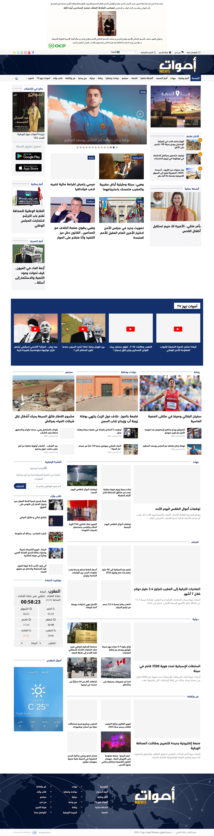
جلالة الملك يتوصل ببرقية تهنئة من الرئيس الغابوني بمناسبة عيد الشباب (176, 228)
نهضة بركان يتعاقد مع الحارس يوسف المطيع (164, 445)
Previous (140, 114)
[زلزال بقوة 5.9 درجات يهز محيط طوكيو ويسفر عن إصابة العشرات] (116, 632)
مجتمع (125, 78)
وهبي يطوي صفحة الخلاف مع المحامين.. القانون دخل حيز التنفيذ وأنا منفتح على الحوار (74, 232)
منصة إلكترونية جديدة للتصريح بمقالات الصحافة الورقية (168, 745)
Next (54, 114)
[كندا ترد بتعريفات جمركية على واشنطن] (116, 667)
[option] (175, 214)
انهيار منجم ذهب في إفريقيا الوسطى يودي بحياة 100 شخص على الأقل (169, 144)
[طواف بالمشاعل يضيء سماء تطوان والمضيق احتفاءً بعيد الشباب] (67, 433)
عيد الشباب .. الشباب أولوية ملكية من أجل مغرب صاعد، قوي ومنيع (38, 447)
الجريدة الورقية (147, 52)
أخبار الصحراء (162, 78)
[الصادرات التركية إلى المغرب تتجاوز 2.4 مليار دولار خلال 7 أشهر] (167, 564)
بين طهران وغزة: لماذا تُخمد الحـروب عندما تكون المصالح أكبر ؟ (83, 348)
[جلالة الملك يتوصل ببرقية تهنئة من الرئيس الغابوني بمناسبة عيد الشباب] (175, 206)
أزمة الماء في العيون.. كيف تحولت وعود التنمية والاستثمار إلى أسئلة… (29, 274)
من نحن (178, 52)
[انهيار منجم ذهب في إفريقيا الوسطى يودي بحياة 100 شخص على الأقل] (193, 145)
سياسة (90, 201)
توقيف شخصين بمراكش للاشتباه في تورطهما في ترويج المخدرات (168, 156)
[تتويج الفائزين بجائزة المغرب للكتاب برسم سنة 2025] (116, 710)
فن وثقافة (70, 78)
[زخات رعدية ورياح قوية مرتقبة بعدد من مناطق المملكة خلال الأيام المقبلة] (116, 475)
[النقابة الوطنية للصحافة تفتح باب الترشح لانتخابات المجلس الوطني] (28, 196)
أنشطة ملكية (146, 78)
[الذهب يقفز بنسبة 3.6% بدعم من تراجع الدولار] (116, 590)
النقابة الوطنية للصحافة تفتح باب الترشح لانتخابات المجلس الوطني (28, 217)
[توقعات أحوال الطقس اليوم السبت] (82, 475)
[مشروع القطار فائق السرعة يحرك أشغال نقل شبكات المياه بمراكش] (43, 393)
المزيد (31, 78)
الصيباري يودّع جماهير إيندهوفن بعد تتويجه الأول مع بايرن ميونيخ (165, 431)
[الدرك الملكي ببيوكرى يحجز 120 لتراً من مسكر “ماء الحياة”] (131, 449)
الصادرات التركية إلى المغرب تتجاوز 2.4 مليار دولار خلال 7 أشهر (167, 590)
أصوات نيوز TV (43, 78)
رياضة (100, 78)
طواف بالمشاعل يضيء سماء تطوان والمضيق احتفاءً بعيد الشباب (36, 431)
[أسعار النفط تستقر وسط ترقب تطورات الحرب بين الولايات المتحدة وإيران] (82, 555)
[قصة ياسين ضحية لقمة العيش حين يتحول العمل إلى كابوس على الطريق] (56, 504)
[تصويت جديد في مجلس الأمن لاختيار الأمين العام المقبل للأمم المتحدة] (121, 210)
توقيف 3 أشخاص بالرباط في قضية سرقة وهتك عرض (99, 431)
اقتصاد (134, 78)
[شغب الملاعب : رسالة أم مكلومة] (56, 537)
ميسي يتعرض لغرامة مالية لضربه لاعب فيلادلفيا (72, 186)
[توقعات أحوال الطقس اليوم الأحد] (167, 484)
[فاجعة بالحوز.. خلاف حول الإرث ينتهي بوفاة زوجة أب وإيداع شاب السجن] (107, 393)
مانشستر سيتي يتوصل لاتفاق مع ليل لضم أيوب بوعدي (97, 137)
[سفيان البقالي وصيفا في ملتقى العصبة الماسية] (170, 393)
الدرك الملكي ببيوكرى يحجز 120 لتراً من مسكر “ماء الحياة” (100, 447)
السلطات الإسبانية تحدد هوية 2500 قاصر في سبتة (169, 668)
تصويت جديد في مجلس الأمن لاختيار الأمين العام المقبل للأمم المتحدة (122, 232)
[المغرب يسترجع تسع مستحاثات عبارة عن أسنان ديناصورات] (82, 710)
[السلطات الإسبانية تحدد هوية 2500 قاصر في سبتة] (167, 641)
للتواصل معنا (192, 52)
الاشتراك (20, 486)
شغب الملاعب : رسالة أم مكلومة (30, 533)
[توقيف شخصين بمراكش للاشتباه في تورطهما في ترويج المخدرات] (193, 159)
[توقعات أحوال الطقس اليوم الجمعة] (116, 510)
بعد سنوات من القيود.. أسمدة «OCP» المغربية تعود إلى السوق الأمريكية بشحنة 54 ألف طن (168, 172)
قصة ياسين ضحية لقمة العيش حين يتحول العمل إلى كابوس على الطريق (30, 504)
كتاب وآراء (58, 78)
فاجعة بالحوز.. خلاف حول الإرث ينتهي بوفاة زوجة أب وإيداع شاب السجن (109, 418)
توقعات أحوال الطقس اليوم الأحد (177, 508)
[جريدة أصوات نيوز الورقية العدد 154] (28, 112)
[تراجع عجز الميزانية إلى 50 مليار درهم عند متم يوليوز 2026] (116, 555)
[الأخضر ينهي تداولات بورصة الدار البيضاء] (82, 590)
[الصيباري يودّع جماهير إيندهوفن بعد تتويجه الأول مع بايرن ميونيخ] (194, 433)
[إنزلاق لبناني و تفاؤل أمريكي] (56, 521)
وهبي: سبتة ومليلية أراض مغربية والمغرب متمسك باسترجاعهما (122, 186)
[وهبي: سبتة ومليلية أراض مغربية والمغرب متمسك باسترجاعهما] (121, 166)
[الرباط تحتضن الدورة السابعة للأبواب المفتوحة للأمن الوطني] (178, 328)
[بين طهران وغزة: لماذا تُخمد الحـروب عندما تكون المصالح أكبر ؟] (83, 328)
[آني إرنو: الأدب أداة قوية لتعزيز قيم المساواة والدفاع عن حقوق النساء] (56, 569)
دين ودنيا (82, 78)
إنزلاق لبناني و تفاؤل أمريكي (33, 517)
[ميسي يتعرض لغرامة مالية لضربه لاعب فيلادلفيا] (72, 166)
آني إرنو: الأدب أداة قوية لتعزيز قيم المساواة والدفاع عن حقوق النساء (31, 568)
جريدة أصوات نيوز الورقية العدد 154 (30, 135)
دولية (92, 78)
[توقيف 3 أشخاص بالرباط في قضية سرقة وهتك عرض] (131, 433)
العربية (114, 51)
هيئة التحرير (163, 52)
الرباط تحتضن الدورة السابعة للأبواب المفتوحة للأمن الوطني (178, 348)
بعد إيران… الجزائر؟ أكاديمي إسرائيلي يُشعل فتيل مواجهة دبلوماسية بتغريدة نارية (35, 348)
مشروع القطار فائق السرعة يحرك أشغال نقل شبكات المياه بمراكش (44, 418)
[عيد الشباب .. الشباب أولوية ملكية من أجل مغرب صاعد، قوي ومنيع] (67, 449)
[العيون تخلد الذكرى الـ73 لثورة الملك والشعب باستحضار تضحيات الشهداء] (82, 510)
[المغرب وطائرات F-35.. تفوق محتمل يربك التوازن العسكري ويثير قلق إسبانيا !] (131, 328)
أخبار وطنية (183, 78)
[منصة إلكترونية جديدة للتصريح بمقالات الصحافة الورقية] (167, 719)
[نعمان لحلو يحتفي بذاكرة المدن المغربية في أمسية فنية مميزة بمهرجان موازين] (82, 741)
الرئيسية (196, 78)
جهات (173, 78)
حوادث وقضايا (112, 78)
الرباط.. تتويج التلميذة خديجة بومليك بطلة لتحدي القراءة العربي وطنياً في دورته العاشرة (30, 552)
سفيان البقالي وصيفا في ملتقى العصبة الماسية (174, 418)
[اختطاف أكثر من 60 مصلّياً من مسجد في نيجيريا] (82, 667)
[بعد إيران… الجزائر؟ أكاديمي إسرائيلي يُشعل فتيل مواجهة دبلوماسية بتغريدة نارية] (36, 328)
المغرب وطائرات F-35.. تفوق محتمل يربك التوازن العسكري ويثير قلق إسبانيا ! (131, 348)
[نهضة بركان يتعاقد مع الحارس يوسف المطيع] (194, 449)
